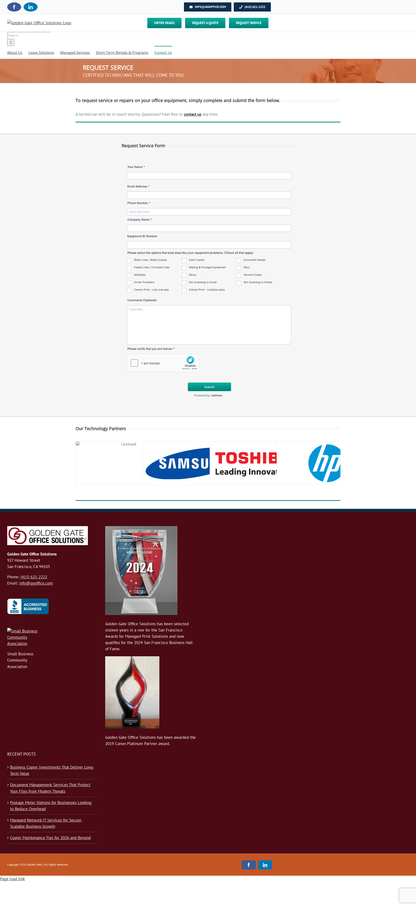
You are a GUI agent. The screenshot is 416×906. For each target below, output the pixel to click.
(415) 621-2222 (33, 577)
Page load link (12, 878)
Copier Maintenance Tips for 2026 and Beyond (50, 837)
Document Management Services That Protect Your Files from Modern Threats (50, 788)
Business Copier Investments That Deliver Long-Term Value (52, 770)
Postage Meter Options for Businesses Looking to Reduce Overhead (50, 805)
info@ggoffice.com (36, 583)
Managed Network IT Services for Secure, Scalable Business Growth (46, 823)
